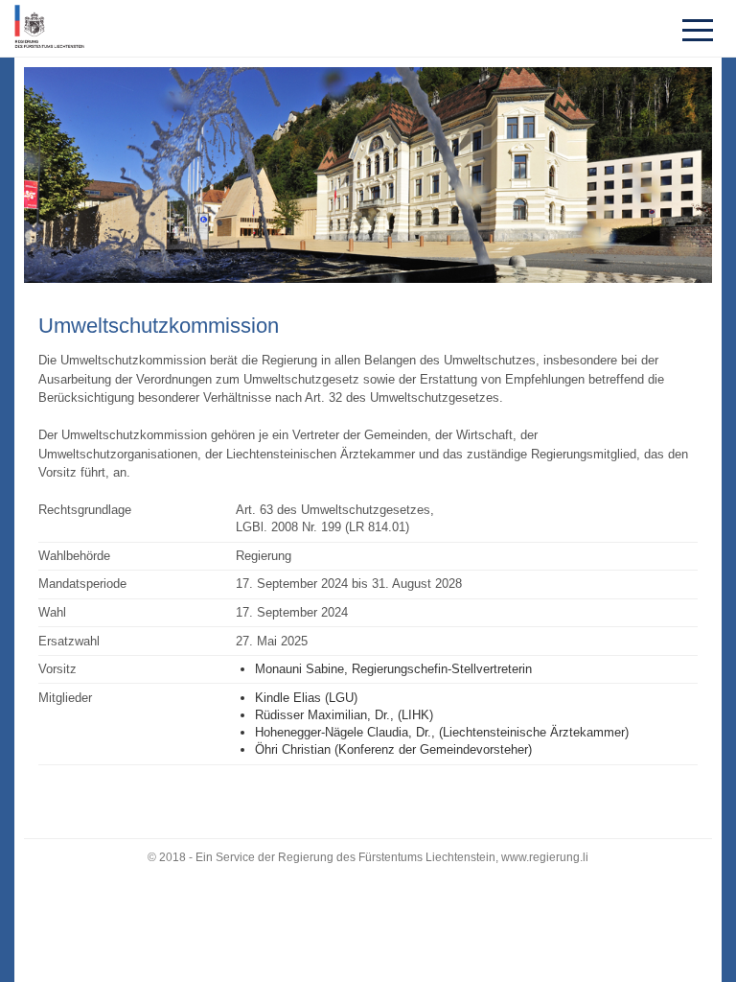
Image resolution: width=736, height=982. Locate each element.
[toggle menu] (698, 29)
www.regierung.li (544, 857)
